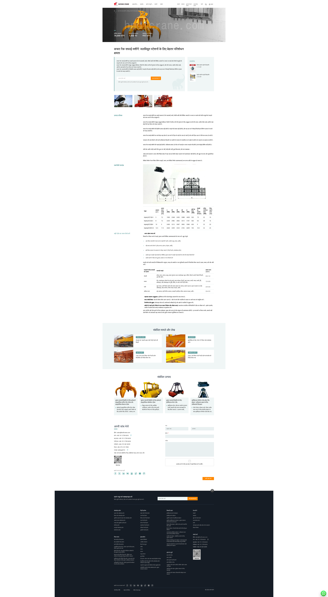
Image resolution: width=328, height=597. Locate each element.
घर (114, 11)
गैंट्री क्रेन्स (143, 511)
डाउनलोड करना (196, 5)
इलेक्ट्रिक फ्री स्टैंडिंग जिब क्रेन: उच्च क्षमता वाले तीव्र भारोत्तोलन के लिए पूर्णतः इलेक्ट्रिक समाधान (124, 559)
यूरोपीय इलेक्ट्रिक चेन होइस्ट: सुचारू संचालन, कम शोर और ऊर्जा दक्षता (176, 521)
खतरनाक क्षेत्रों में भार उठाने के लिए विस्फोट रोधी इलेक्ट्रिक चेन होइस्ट (176, 544)
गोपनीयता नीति (117, 590)
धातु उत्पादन (142, 554)
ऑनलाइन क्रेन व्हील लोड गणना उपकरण (201, 525)
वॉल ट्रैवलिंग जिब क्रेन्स (119, 542)
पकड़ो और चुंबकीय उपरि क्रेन (120, 523)
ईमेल (166, 433)
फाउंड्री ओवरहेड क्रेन (118, 527)
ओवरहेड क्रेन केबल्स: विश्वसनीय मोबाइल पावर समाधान (176, 573)
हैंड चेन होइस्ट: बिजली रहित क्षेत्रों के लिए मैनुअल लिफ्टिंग (177, 529)
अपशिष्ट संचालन (143, 542)
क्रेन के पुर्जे (169, 552)
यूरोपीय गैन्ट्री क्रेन (144, 530)
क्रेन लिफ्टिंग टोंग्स (170, 562)
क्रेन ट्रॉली (169, 557)
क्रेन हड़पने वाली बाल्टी (171, 560)
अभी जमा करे (208, 478)
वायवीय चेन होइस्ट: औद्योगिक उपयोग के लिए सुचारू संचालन (176, 537)
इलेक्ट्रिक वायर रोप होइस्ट (172, 513)
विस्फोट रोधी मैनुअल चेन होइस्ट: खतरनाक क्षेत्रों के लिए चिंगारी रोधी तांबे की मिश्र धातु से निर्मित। (177, 540)
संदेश (166, 441)
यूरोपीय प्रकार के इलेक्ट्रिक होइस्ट (174, 518)
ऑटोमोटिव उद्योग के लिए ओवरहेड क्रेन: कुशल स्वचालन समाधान (149, 568)
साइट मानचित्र (127, 590)
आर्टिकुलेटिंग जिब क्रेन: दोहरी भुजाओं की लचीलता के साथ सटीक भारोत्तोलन (124, 563)
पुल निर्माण (142, 556)
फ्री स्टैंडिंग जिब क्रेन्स (119, 544)
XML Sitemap (136, 590)
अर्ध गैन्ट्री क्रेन (143, 515)
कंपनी (156, 4)
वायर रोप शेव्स (169, 555)
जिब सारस (116, 537)
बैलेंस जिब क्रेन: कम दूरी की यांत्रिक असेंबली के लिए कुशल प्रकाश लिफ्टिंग (124, 551)
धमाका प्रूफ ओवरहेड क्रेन (119, 520)
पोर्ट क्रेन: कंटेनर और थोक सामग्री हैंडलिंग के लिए (150, 559)
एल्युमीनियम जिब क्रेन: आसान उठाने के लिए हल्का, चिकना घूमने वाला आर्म (124, 547)
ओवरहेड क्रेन (117, 511)
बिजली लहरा (170, 511)
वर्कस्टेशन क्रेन (117, 530)
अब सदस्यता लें (156, 78)
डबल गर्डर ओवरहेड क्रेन (119, 513)
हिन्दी (212, 4)
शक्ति (141, 547)
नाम (166, 426)
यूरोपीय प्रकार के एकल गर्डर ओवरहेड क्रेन (123, 518)
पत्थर (141, 549)
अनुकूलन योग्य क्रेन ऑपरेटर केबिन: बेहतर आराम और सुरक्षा (177, 565)
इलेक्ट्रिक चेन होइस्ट (171, 515)
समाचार (182, 4)
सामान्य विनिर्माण (143, 539)
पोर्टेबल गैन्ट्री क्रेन (144, 527)
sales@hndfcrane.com (123, 433)
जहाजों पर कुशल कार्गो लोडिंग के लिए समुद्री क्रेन (150, 565)
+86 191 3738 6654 (125, 438)
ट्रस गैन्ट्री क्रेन (143, 520)
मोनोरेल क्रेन (116, 525)
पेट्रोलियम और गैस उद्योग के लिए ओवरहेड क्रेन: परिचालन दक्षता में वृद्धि (150, 562)
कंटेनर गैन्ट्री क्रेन (144, 523)
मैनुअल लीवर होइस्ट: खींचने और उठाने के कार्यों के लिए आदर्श (177, 525)
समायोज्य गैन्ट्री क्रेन (144, 525)
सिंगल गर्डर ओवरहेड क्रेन (119, 515)
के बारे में (195, 511)
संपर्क (161, 4)
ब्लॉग (202, 4)
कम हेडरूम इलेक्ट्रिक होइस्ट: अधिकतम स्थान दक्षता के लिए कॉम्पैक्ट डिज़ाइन (176, 533)
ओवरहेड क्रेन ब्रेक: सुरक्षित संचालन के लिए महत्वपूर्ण (176, 569)
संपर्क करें (195, 535)
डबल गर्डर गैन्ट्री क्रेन (145, 513)
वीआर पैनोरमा (196, 527)
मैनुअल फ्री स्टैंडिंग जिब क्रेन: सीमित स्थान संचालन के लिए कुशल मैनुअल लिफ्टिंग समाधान (123, 555)
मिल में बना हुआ (143, 544)
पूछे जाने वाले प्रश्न (189, 5)
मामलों (178, 4)
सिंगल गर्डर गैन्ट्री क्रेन (145, 518)
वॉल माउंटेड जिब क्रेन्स (119, 539)
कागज (141, 551)
